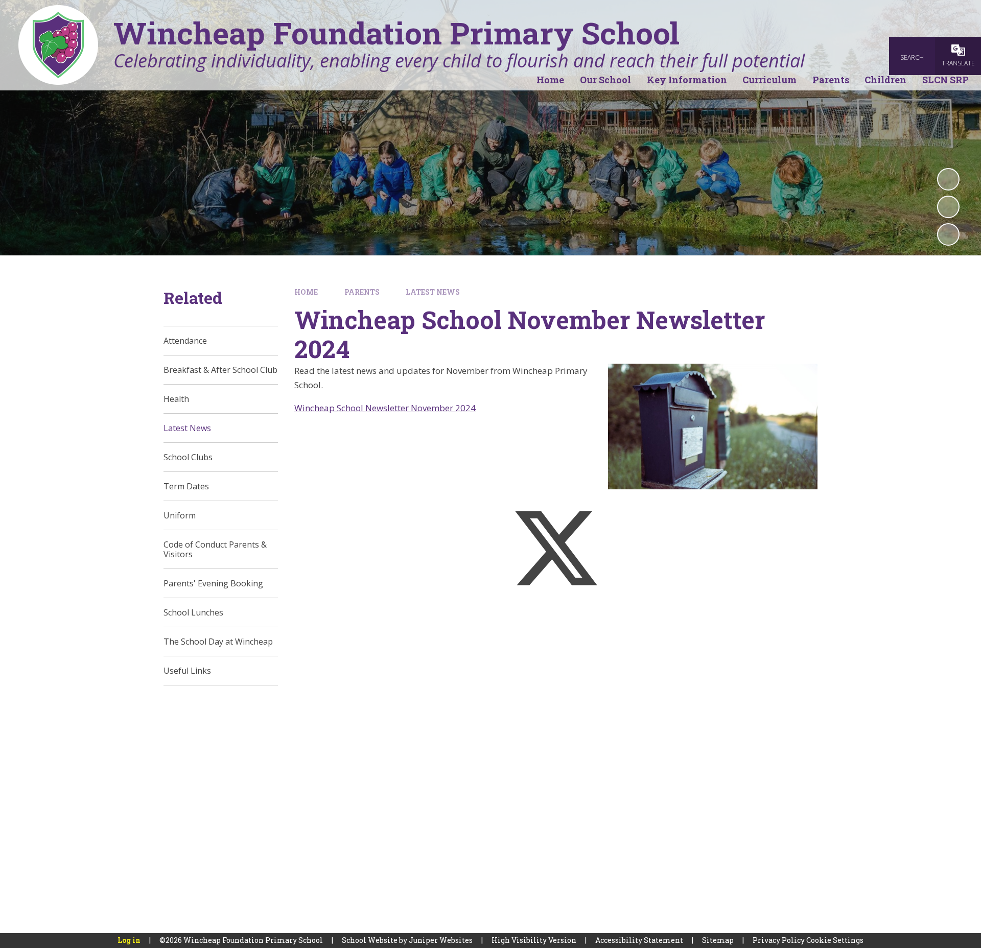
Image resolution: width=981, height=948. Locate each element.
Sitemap (718, 940)
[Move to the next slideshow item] (948, 234)
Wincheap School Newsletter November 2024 (385, 408)
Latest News (433, 292)
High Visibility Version (534, 940)
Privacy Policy (779, 940)
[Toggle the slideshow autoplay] (948, 179)
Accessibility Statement (639, 940)
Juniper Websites (441, 940)
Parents (362, 292)
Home (306, 292)
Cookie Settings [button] (834, 940)
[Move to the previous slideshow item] (948, 207)
